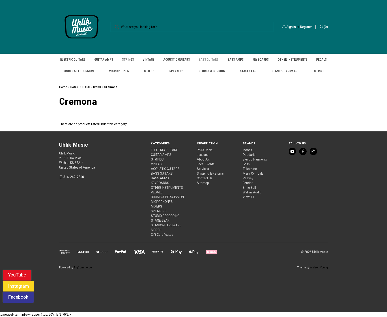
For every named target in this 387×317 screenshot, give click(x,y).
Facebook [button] (18, 297)
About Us (203, 159)
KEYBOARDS (260, 59)
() (325, 27)
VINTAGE (148, 59)
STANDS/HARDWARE (285, 71)
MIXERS (149, 71)
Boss (246, 164)
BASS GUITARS (209, 59)
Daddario (249, 154)
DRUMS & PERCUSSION (78, 71)
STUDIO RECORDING (211, 71)
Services (203, 169)
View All (248, 197)
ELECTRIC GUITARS (73, 59)
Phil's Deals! (205, 150)
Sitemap (203, 183)
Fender (248, 183)
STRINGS (128, 59)
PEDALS (321, 59)
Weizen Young (319, 267)
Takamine (250, 169)
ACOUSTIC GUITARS (176, 59)
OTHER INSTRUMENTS (292, 59)
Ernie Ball (249, 187)
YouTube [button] (17, 275)
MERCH (319, 71)
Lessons (203, 154)
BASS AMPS (236, 59)
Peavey (248, 178)
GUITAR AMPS (103, 59)
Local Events (206, 164)
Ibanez (247, 150)
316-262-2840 (73, 177)
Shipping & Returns (210, 173)
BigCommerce (83, 267)
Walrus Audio (252, 192)
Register (306, 27)
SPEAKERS (176, 71)
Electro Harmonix (255, 159)
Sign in (291, 27)
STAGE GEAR (248, 71)
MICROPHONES (119, 71)
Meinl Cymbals (253, 173)
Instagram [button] (18, 286)
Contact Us (204, 178)
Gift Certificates (162, 234)
